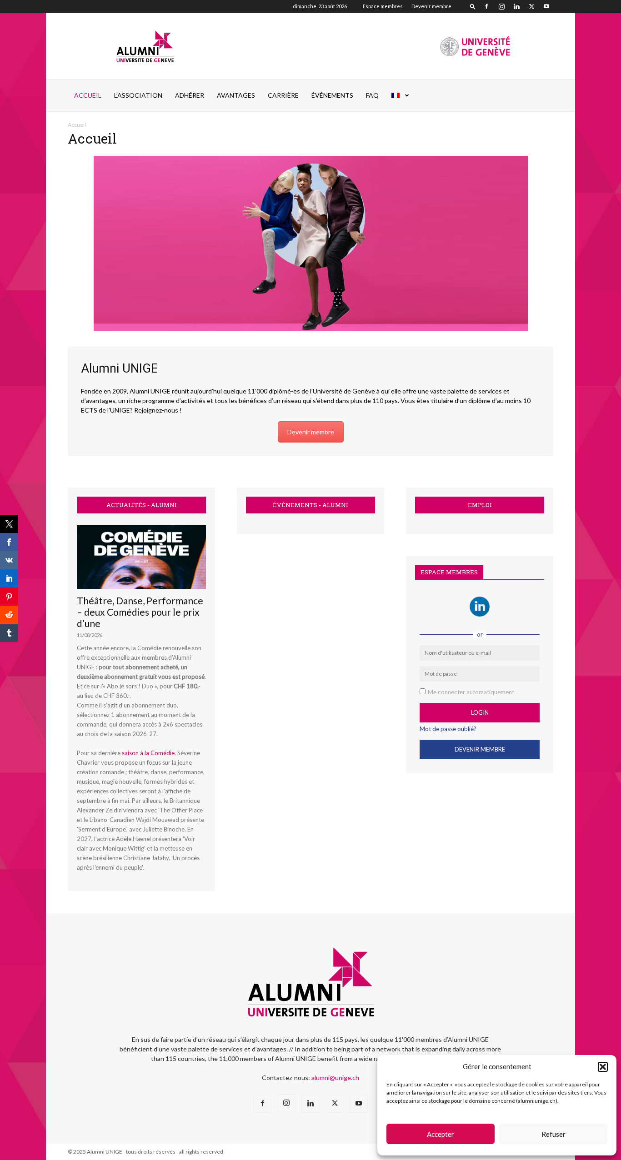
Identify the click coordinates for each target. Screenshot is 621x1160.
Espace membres (383, 6)
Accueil (87, 95)
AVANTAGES (236, 95)
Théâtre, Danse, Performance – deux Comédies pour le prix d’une (140, 612)
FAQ (372, 95)
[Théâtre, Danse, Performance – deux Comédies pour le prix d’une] (141, 557)
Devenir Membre (480, 749)
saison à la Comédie (148, 753)
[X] (531, 6)
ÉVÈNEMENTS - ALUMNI (310, 505)
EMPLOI (480, 505)
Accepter (440, 1134)
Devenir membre (431, 6)
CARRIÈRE (283, 95)
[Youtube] (546, 6)
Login (480, 712)
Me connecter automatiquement (471, 692)
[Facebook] (486, 6)
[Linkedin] (516, 6)
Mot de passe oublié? (448, 728)
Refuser (553, 1134)
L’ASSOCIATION (138, 95)
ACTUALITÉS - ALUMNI (141, 505)
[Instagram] (501, 6)
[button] (602, 1066)
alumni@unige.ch (335, 1077)
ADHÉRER (189, 95)
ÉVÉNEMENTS (332, 95)
